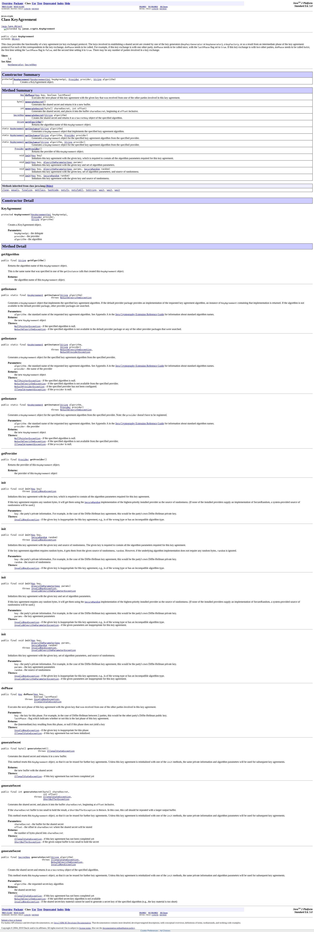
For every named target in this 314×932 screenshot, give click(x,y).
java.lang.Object (11, 26)
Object (16, 39)
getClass (40, 190)
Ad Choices (165, 931)
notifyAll (77, 190)
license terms (85, 928)
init (27, 155)
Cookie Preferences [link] (149, 931)
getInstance (32, 128)
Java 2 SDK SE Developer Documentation (72, 923)
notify (65, 190)
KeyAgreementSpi (40, 79)
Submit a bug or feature (11, 920)
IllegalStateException (47, 701)
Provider (74, 79)
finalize (27, 190)
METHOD (35, 9)
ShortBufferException (56, 799)
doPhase (29, 95)
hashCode (53, 190)
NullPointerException (27, 326)
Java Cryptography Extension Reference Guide (139, 314)
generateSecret (34, 102)
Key (22, 95)
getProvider (32, 149)
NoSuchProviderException (75, 352)
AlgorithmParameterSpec (58, 162)
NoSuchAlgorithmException (76, 297)
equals (15, 190)
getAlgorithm (33, 122)
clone (5, 190)
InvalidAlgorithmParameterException (53, 591)
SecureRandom (92, 169)
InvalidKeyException (43, 491)
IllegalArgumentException (30, 389)
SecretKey (19, 115)
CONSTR (27, 9)
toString (91, 190)
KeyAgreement (21, 79)
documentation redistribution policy (119, 928)
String (97, 79)
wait (101, 190)
